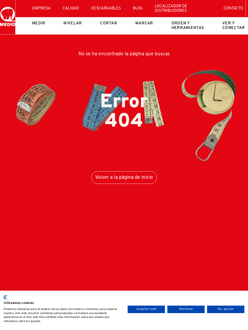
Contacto (233, 8)
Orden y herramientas (187, 25)
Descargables (106, 8)
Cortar (108, 23)
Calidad (71, 8)
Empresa (41, 8)
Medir (38, 23)
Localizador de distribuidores (171, 8)
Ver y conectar (233, 25)
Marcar (144, 23)
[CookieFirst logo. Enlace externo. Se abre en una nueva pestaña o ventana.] (5, 297)
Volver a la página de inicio (124, 177)
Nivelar (72, 23)
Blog (138, 8)
